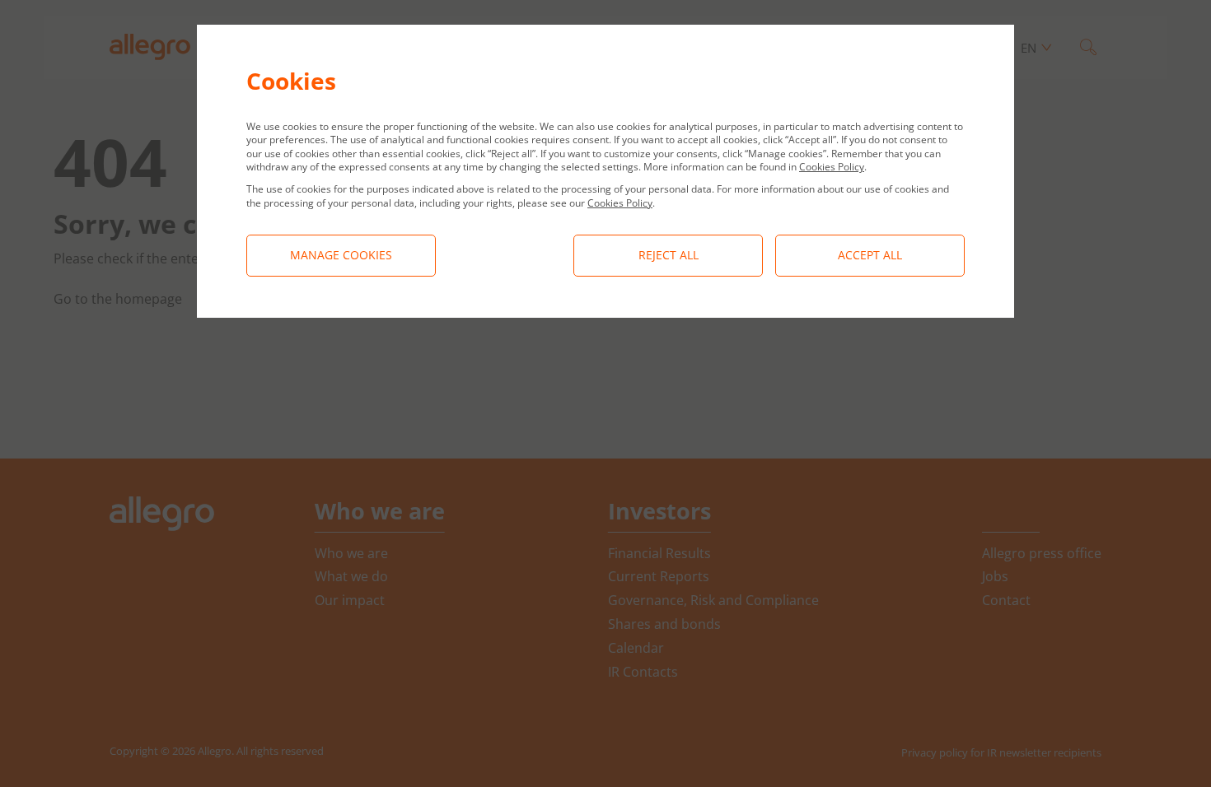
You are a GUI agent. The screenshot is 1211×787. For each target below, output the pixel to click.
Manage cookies (341, 255)
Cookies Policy (831, 167)
